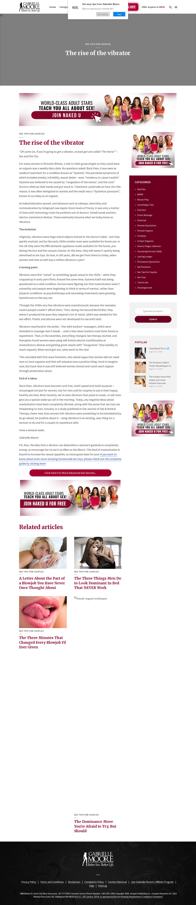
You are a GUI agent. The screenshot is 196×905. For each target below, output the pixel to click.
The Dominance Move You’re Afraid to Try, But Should (95, 826)
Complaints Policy (94, 882)
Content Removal (117, 882)
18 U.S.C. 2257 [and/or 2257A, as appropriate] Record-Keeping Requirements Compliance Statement (118, 896)
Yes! (119, 14)
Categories (65, 7)
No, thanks (103, 14)
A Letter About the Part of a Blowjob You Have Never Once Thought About (42, 583)
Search (153, 319)
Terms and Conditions (52, 882)
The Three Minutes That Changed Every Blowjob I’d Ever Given (42, 642)
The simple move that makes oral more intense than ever (160, 380)
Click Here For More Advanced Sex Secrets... (70, 473)
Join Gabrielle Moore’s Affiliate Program (152, 882)
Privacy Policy (28, 882)
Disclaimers (74, 882)
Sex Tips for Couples (98, 44)
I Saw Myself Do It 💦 (159, 348)
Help (91, 885)
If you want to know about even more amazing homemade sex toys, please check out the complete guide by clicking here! (70, 458)
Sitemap (102, 885)
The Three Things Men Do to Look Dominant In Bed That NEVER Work (97, 583)
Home (52, 7)
